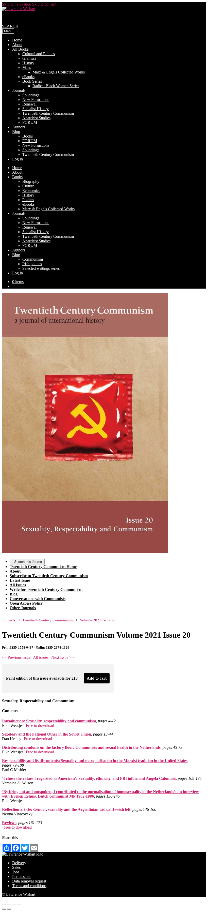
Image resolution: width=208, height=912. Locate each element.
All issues (40, 657)
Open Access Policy (26, 603)
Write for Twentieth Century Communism (46, 589)
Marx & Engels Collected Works (58, 72)
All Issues (18, 585)
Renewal (29, 104)
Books (27, 136)
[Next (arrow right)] (9, 909)
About (17, 44)
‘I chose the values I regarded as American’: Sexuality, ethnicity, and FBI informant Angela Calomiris (89, 778)
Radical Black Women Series (55, 86)
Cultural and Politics (38, 54)
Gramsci (29, 58)
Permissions (21, 876)
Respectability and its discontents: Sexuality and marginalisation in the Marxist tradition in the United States (94, 760)
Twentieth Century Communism (48, 113)
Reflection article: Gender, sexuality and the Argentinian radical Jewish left (66, 809)
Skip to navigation (16, 4)
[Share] (9, 904)
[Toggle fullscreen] (14, 904)
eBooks (28, 76)
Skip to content (44, 4)
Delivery (19, 863)
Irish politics (32, 264)
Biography (30, 181)
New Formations (35, 99)
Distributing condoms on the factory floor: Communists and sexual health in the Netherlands (81, 747)
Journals (18, 90)
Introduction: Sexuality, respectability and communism (49, 721)
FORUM (29, 122)
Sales (16, 867)
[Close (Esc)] (4, 904)
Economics (31, 190)
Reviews (9, 822)
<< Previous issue (16, 657)
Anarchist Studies (36, 118)
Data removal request (29, 881)
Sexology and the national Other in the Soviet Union (46, 734)
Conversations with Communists (37, 598)
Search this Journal (28, 562)
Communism (32, 259)
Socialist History (35, 109)
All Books (20, 49)
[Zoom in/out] (19, 904)
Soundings (30, 95)
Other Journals (23, 608)
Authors (18, 127)
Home (17, 40)
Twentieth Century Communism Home (43, 566)
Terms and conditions (29, 886)
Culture (28, 186)
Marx (26, 67)
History (28, 63)
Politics (28, 200)
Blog (16, 131)
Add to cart (97, 678)
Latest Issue (20, 580)
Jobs (15, 872)
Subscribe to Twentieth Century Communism (49, 576)
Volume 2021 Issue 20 (97, 620)
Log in (17, 159)
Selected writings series (41, 268)
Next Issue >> (62, 657)
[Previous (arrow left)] (4, 909)
